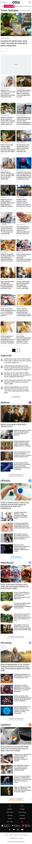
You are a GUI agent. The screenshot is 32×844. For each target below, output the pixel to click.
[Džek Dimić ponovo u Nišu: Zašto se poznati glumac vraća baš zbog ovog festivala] (7, 434)
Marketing (11, 835)
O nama (6, 835)
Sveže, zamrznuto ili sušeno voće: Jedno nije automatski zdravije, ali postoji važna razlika (16, 382)
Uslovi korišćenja (23, 835)
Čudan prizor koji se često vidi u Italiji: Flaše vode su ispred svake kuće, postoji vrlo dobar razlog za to (16, 360)
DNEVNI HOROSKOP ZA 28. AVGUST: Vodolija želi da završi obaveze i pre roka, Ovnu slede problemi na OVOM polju (15, 390)
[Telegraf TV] (22, 829)
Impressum (16, 835)
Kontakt (20, 838)
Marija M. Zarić (7, 48)
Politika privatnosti (14, 838)
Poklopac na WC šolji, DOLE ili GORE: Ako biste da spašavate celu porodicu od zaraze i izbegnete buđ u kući (16, 375)
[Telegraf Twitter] (13, 829)
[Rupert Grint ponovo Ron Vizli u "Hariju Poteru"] (16, 413)
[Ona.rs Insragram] (18, 829)
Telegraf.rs (4, 2)
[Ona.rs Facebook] (9, 829)
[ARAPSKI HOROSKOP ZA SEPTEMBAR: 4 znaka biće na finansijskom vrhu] (7, 678)
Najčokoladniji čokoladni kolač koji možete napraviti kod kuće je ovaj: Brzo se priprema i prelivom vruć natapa (16, 367)
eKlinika (5, 480)
